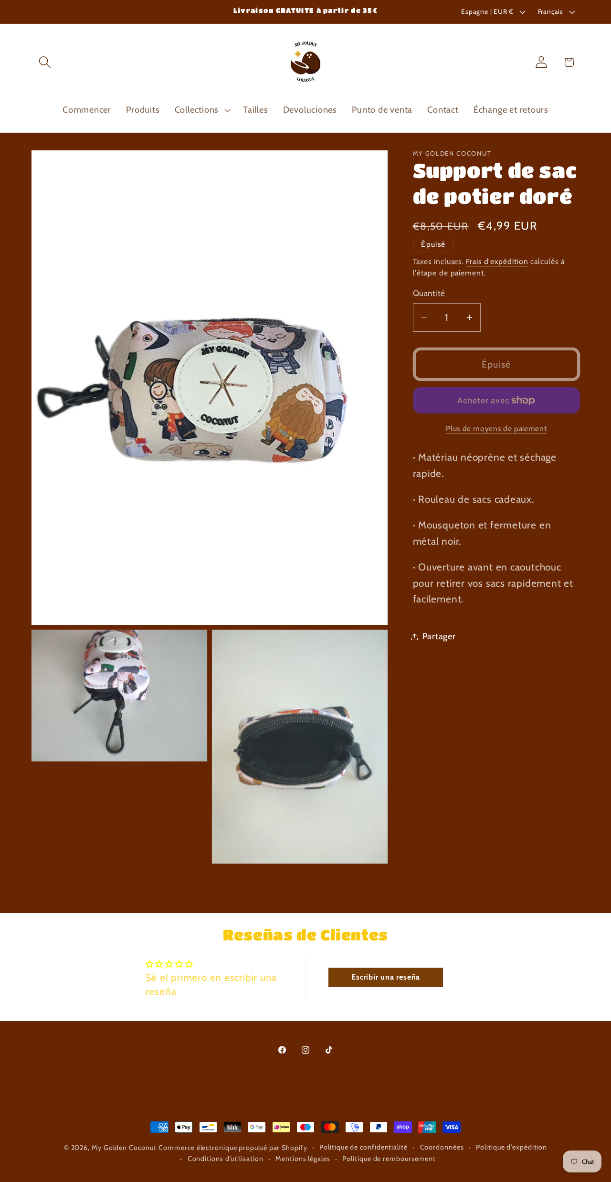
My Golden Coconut (124, 1147)
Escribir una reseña (385, 977)
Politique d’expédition (511, 1147)
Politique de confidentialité (363, 1147)
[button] (44, 62)
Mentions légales (302, 1158)
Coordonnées (442, 1147)
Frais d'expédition (497, 261)
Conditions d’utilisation (225, 1158)
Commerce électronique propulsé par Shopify (232, 1147)
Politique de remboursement (389, 1158)
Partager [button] (439, 636)
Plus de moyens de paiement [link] (496, 428)
